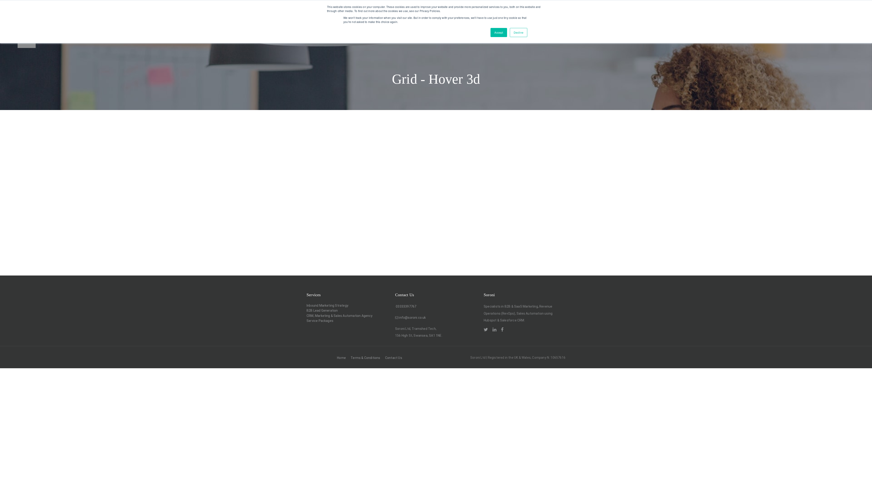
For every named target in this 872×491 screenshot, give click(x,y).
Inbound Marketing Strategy (327, 305)
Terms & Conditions (365, 358)
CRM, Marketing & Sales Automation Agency (340, 316)
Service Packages (320, 321)
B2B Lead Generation (322, 310)
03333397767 (405, 306)
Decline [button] (518, 32)
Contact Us (393, 358)
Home (341, 358)
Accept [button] (498, 32)
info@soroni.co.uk (412, 317)
